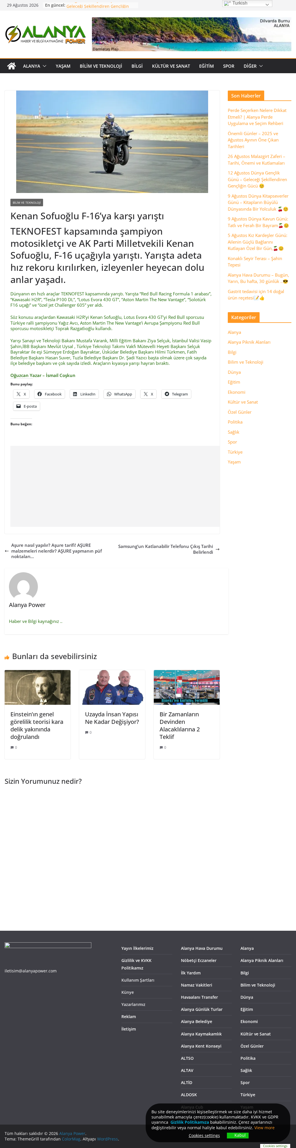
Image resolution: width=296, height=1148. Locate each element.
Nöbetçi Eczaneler (199, 960)
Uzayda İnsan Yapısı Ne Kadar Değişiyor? (112, 718)
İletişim (128, 1029)
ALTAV (187, 1070)
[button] (43, 66)
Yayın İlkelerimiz (137, 948)
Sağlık (233, 432)
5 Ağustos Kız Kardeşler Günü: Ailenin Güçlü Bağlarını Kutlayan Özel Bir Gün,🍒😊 (257, 241)
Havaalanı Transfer (199, 997)
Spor (228, 66)
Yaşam (63, 66)
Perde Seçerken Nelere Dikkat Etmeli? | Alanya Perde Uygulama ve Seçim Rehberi (257, 116)
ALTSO (187, 1058)
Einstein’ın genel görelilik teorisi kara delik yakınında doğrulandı (36, 725)
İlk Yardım (191, 973)
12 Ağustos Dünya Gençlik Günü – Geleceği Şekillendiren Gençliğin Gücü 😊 (257, 179)
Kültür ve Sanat (171, 66)
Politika (235, 422)
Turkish (239, 3)
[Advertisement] (153, 486)
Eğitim (206, 66)
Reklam (128, 1016)
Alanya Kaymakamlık (201, 1034)
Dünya (234, 372)
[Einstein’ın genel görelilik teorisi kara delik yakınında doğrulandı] (38, 673)
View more (264, 1127)
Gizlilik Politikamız (189, 1122)
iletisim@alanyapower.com (31, 971)
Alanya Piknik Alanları (249, 342)
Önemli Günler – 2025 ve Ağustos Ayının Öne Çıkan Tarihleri (253, 139)
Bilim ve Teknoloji (101, 66)
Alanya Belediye (196, 1021)
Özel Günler (239, 412)
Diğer (250, 66)
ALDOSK (189, 1094)
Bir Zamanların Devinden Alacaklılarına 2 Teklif (180, 725)
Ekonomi (236, 392)
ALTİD (186, 1082)
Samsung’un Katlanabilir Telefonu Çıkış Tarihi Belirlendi (165, 549)
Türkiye (235, 452)
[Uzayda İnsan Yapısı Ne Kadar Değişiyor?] (112, 673)
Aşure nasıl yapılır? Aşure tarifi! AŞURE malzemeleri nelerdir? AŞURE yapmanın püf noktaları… (56, 550)
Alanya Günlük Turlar (202, 1009)
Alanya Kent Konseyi (201, 1046)
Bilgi (137, 66)
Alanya (31, 66)
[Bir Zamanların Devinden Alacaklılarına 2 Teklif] (187, 673)
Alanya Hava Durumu (202, 948)
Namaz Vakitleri (196, 985)
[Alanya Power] (11, 66)
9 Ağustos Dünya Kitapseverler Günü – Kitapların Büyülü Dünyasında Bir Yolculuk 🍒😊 (258, 202)
